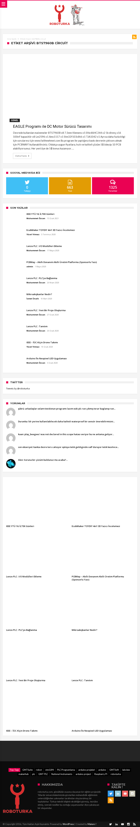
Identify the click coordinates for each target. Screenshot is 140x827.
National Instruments (61, 774)
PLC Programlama (66, 769)
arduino (102, 769)
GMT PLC (43, 774)
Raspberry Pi (100, 774)
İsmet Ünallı (32, 298)
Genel (14, 120)
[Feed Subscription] (134, 37)
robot (39, 769)
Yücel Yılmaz (32, 234)
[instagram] (132, 794)
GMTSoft (114, 769)
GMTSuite (27, 769)
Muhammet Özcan (35, 218)
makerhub (24, 774)
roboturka (116, 774)
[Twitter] (111, 794)
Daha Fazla (21, 156)
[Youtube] (125, 794)
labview (126, 769)
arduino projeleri (86, 769)
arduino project (83, 774)
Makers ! (92, 824)
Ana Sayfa (11, 39)
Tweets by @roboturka (18, 388)
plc (33, 774)
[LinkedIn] (118, 794)
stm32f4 (49, 769)
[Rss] (111, 800)
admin (29, 266)
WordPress (68, 824)
